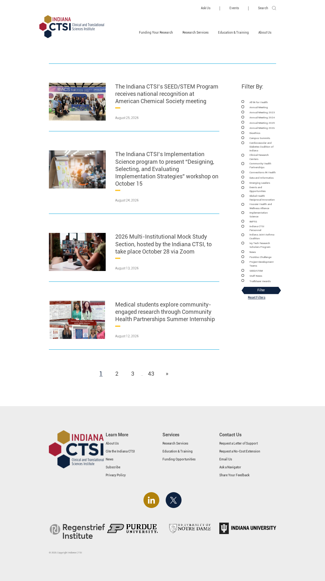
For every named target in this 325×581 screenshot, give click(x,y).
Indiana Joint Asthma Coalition (261, 236)
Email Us (225, 459)
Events (234, 8)
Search (263, 8)
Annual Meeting (258, 107)
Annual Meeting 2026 (262, 127)
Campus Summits (259, 138)
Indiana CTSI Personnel (256, 228)
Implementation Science (258, 214)
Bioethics (254, 133)
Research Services (195, 32)
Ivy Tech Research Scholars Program (259, 244)
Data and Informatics (261, 177)
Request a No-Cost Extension (239, 451)
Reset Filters (256, 297)
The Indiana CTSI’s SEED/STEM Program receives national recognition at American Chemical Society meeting (166, 93)
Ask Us (205, 8)
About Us (264, 32)
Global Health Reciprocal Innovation (262, 197)
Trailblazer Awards (260, 281)
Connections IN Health (262, 172)
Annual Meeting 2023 (262, 112)
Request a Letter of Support (238, 443)
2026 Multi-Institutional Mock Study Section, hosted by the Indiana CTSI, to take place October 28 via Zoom (163, 243)
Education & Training (233, 32)
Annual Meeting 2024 (262, 117)
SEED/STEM (256, 270)
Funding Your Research (156, 32)
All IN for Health (258, 102)
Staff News (255, 275)
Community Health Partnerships (260, 165)
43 (152, 373)
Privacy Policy (116, 475)
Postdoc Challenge (260, 257)
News (252, 252)
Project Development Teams (261, 263)
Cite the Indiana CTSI (120, 451)
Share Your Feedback (234, 475)
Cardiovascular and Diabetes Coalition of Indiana (261, 146)
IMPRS (253, 221)
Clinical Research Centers (259, 156)
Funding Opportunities (179, 459)
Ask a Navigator (230, 467)
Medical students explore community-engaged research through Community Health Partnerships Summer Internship (165, 311)
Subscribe (113, 467)
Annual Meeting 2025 (262, 122)
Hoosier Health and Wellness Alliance (260, 205)
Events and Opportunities (257, 189)
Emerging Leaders (259, 182)
